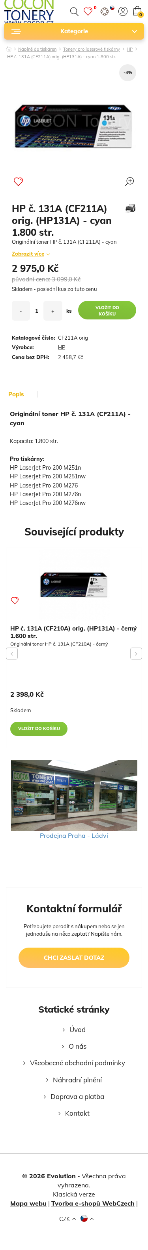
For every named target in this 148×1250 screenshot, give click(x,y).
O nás (77, 1046)
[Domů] (9, 46)
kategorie (74, 31)
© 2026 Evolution (49, 1176)
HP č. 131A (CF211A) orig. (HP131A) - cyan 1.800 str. (61, 57)
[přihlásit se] (123, 11)
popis (16, 394)
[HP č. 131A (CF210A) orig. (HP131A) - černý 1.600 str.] (74, 585)
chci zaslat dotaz (74, 957)
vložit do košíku (107, 311)
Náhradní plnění (77, 1080)
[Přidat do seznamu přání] (18, 181)
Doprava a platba (77, 1096)
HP (130, 49)
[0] (88, 11)
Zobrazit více (28, 253)
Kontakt (77, 1113)
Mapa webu (28, 1203)
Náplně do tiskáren (37, 49)
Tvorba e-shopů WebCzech (93, 1203)
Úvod (77, 1029)
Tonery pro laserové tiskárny (91, 49)
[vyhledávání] (74, 11)
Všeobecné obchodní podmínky (77, 1063)
